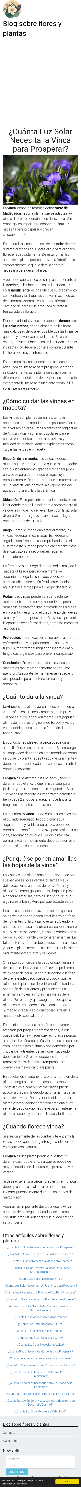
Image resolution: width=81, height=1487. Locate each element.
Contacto (9, 1432)
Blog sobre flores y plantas (32, 29)
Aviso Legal (10, 1441)
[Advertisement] (40, 81)
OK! (67, 1481)
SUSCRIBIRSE (16, 1471)
